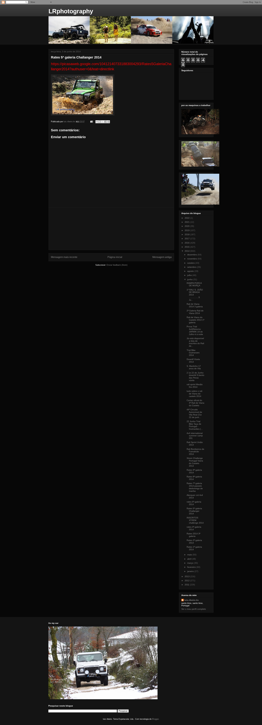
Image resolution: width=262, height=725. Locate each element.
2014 (187, 251)
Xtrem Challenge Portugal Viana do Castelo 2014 (195, 462)
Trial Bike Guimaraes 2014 (193, 353)
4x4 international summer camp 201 (195, 436)
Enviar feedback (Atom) (117, 265)
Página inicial (114, 257)
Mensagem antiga (162, 257)
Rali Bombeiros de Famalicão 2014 (195, 451)
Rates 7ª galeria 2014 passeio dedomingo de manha (195, 487)
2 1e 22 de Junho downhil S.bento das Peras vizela (195, 377)
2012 (187, 580)
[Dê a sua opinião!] (99, 121)
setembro (192, 267)
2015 (187, 247)
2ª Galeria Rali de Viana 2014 (195, 311)
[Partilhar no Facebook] (105, 121)
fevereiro (191, 567)
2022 (187, 218)
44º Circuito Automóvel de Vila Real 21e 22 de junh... (194, 413)
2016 (187, 243)
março (190, 563)
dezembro (192, 254)
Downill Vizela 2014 (193, 360)
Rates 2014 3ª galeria (193, 534)
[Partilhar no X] (102, 121)
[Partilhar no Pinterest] (108, 121)
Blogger (155, 719)
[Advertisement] (111, 229)
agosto (190, 271)
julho (189, 275)
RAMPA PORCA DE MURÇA (194, 284)
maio (190, 554)
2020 (187, 226)
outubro (191, 263)
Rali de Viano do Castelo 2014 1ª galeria (195, 320)
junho (190, 279)
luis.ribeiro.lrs (191, 600)
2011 (187, 584)
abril (189, 559)
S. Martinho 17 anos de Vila (194, 367)
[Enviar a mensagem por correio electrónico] (91, 121)
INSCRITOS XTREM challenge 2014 (195, 520)
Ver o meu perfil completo (193, 609)
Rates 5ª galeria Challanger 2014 (194, 511)
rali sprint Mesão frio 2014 (195, 385)
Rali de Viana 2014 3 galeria (195, 305)
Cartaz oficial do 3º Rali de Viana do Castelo (195, 403)
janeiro (190, 571)
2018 (187, 234)
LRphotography (71, 11)
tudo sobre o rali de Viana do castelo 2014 (194, 393)
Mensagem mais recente (64, 257)
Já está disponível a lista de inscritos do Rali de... (195, 342)
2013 (187, 576)
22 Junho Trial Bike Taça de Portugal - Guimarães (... (195, 425)
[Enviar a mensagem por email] (96, 121)
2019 (187, 230)
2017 (187, 238)
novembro (192, 258)
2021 (187, 222)
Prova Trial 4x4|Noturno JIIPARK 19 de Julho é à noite (195, 330)
